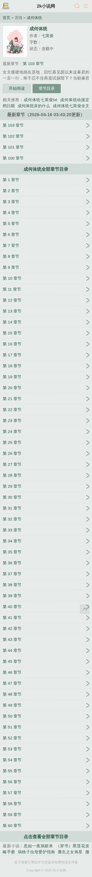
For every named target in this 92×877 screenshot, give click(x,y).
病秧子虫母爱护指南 (36, 852)
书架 (5, 6)
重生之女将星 (70, 852)
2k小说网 (46, 6)
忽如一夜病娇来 (38, 846)
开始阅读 (17, 88)
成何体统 (34, 17)
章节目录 (47, 88)
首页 (6, 17)
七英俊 (48, 36)
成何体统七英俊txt (40, 100)
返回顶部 (84, 609)
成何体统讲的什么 (34, 106)
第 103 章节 (33, 63)
